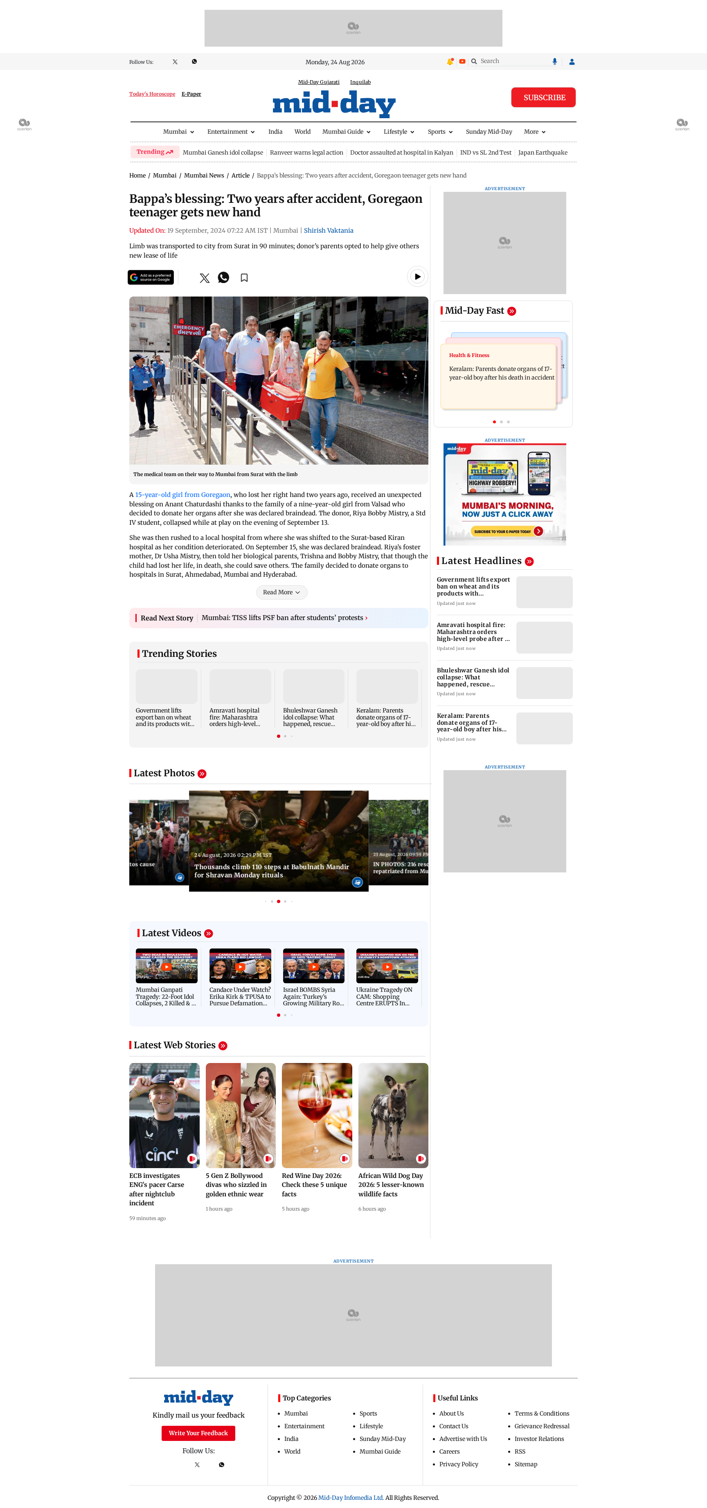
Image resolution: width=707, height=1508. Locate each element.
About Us (451, 1413)
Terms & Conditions (542, 1413)
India (275, 131)
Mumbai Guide (342, 131)
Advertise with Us (463, 1439)
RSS (520, 1451)
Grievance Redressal (542, 1426)
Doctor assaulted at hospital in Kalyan (401, 152)
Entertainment (227, 131)
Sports (437, 131)
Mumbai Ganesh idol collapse (223, 152)
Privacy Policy (458, 1464)
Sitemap (526, 1464)
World (303, 131)
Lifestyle (395, 131)
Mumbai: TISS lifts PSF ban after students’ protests (285, 618)
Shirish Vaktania (329, 230)
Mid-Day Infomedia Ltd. (351, 1497)
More (531, 131)
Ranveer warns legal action (306, 152)
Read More (278, 592)
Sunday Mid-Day (489, 131)
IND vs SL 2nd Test (485, 152)
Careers (449, 1451)
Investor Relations (539, 1439)
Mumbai (175, 131)
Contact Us (453, 1426)
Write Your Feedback (198, 1433)
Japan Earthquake (542, 152)
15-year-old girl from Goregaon (182, 495)
